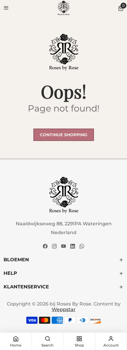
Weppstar (64, 309)
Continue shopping (63, 134)
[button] (120, 8)
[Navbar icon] (6, 8)
